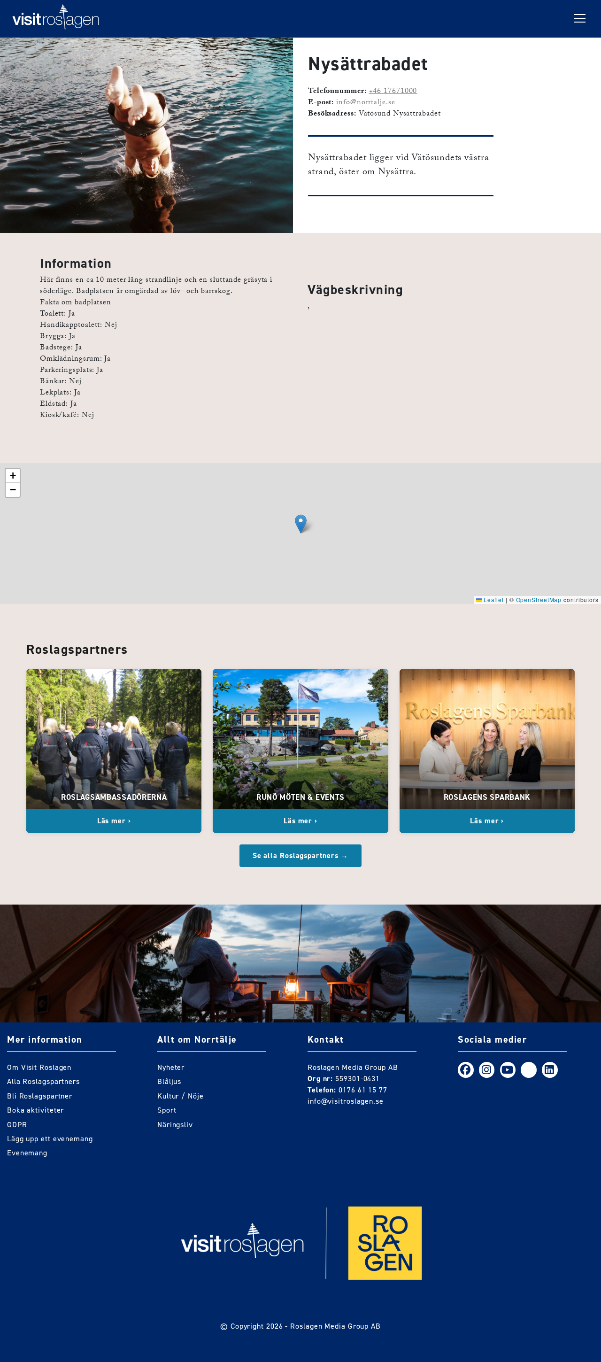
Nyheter (171, 1067)
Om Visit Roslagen (39, 1067)
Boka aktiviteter (35, 1110)
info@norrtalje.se (365, 103)
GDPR (17, 1125)
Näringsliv (175, 1125)
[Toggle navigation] (579, 19)
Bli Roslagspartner (39, 1096)
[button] (301, 524)
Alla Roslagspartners (43, 1081)
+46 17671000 (393, 91)
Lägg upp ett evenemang (50, 1139)
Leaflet (493, 600)
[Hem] (56, 19)
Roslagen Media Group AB (335, 1326)
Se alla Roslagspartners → (301, 855)
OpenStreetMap (539, 600)
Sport (167, 1110)
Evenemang (27, 1153)
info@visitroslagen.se (346, 1101)
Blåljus (169, 1081)
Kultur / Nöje (180, 1096)
